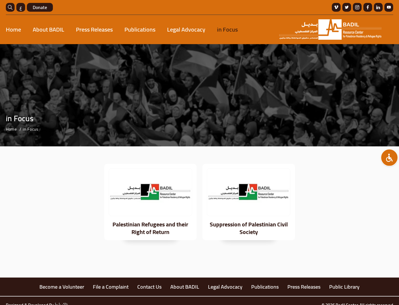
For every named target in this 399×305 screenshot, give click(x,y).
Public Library (344, 286)
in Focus (227, 29)
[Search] (10, 7)
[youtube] (388, 7)
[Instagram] (357, 7)
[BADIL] (330, 29)
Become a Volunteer (61, 286)
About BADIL (48, 29)
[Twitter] (346, 7)
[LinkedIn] (378, 7)
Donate (40, 7)
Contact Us (149, 286)
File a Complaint (111, 286)
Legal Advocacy (186, 29)
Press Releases (94, 29)
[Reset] (389, 158)
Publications (139, 29)
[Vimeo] (336, 7)
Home (13, 29)
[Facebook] (367, 7)
